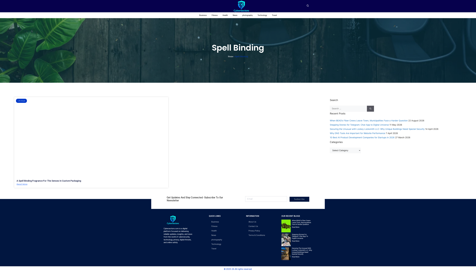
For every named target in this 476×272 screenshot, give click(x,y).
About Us (252, 222)
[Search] (370, 109)
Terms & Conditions (257, 235)
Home (230, 56)
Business (203, 15)
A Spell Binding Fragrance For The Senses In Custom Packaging (49, 180)
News (235, 15)
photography (247, 15)
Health (225, 15)
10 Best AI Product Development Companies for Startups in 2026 (362, 137)
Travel (274, 15)
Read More (22, 184)
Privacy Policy (254, 231)
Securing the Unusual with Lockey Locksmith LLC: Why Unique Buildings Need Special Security (377, 129)
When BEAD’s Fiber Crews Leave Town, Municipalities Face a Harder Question (369, 120)
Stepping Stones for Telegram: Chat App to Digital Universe (359, 125)
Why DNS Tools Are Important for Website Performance (357, 133)
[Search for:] (348, 109)
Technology (262, 15)
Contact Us (253, 226)
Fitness (215, 15)
